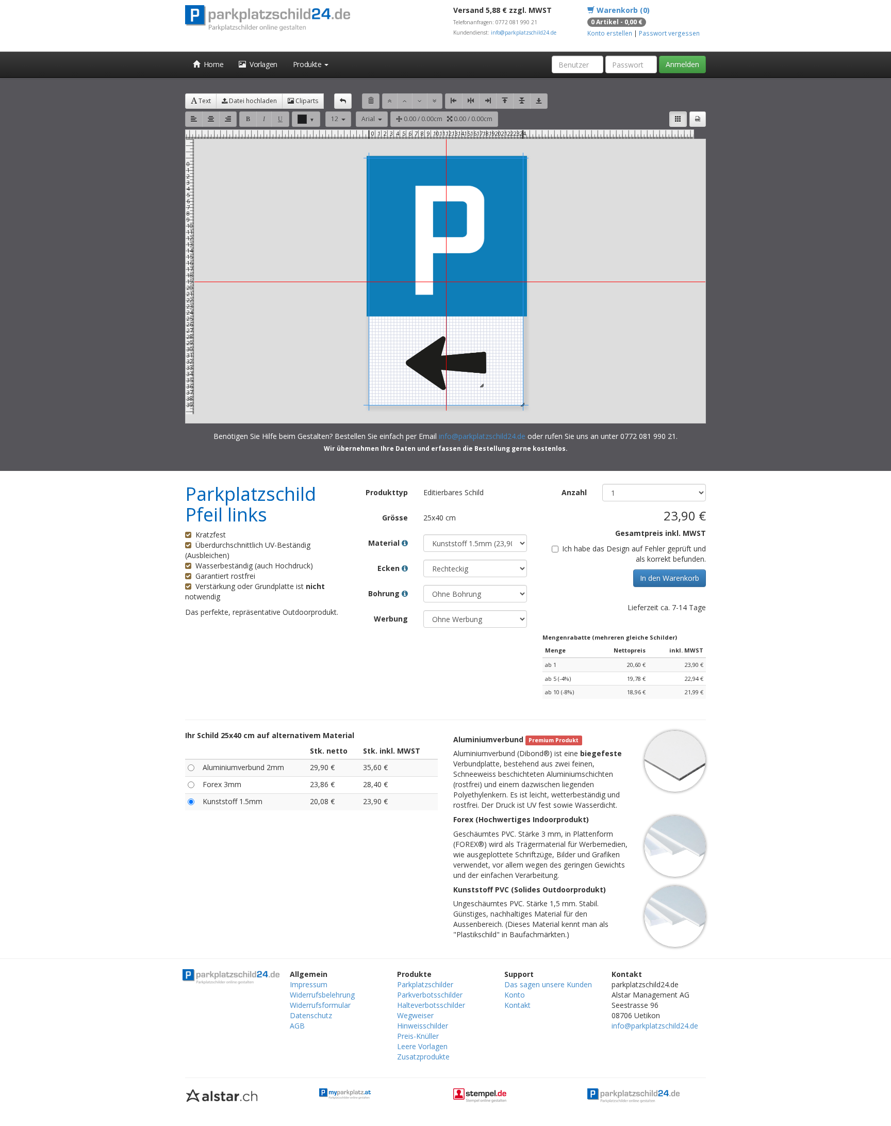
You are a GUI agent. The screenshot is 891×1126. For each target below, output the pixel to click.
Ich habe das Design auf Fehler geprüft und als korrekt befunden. (634, 554)
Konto (514, 995)
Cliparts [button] (306, 100)
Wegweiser (415, 1015)
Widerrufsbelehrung (322, 995)
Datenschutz (311, 1015)
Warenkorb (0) (622, 10)
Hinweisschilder (422, 1026)
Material (385, 543)
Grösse (395, 518)
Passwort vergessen (669, 33)
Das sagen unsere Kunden (548, 984)
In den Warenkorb (669, 578)
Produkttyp (387, 492)
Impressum (308, 984)
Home (212, 64)
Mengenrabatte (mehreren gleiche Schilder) (609, 637)
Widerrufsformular (320, 1005)
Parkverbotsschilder (430, 995)
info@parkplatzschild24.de (523, 32)
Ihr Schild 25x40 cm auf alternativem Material (269, 735)
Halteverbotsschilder (431, 1005)
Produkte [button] (308, 64)
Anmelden (682, 64)
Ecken (389, 568)
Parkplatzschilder (425, 984)
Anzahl (574, 492)
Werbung (391, 619)
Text (204, 100)
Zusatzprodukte (423, 1057)
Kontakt (517, 1005)
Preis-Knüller (418, 1036)
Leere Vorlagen (422, 1046)
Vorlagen (261, 64)
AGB (297, 1026)
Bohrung (385, 593)
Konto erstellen (609, 33)
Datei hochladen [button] (252, 100)
